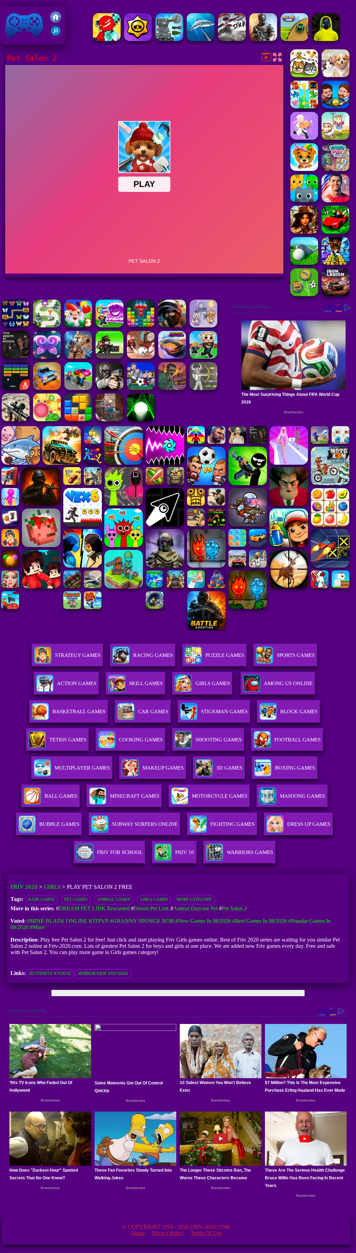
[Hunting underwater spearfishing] (201, 39)
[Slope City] (141, 419)
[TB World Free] (203, 325)
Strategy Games (77, 655)
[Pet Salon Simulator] (304, 169)
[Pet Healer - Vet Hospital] (304, 138)
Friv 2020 (24, 887)
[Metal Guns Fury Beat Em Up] (109, 357)
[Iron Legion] (335, 294)
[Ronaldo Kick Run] (335, 200)
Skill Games (146, 683)
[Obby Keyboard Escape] (335, 263)
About (138, 1233)
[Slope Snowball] (141, 357)
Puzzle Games (224, 655)
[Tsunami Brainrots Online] (109, 325)
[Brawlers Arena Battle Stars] (138, 39)
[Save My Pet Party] (304, 75)
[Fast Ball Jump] (294, 39)
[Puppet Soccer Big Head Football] (335, 106)
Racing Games (153, 655)
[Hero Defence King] (47, 325)
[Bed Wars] (78, 357)
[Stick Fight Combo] (232, 39)
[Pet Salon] (335, 75)
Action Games (76, 683)
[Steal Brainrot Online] (203, 357)
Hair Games (41, 899)
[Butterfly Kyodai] (16, 325)
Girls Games (212, 683)
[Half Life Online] (263, 39)
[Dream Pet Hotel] (304, 106)
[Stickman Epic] (107, 39)
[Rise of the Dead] (172, 388)
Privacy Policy (168, 1233)
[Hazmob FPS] (109, 388)
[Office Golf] (304, 263)
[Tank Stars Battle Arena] (169, 39)
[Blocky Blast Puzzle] (78, 419)
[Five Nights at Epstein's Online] (16, 357)
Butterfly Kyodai (50, 973)
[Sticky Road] (109, 419)
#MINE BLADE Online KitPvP (67, 921)
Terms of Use (206, 1233)
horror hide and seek (103, 973)
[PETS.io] (335, 138)
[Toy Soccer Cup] (304, 294)
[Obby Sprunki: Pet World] (304, 200)
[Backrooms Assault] (326, 39)
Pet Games (76, 899)
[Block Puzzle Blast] (141, 325)
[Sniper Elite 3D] (16, 419)
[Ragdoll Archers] (203, 388)
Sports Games (296, 655)
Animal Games (113, 899)
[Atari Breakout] (16, 388)
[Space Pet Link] (335, 169)
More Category (194, 899)
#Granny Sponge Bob (142, 921)
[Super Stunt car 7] (47, 388)
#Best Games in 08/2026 (259, 921)
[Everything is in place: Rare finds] (304, 232)
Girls (52, 887)
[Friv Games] (55, 21)
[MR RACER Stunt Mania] (172, 357)
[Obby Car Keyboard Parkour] (335, 232)
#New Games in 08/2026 (203, 921)
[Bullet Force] (172, 325)
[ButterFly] (47, 357)
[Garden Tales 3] (78, 325)
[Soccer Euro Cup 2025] (141, 388)
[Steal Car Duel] (78, 388)
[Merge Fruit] (47, 419)
